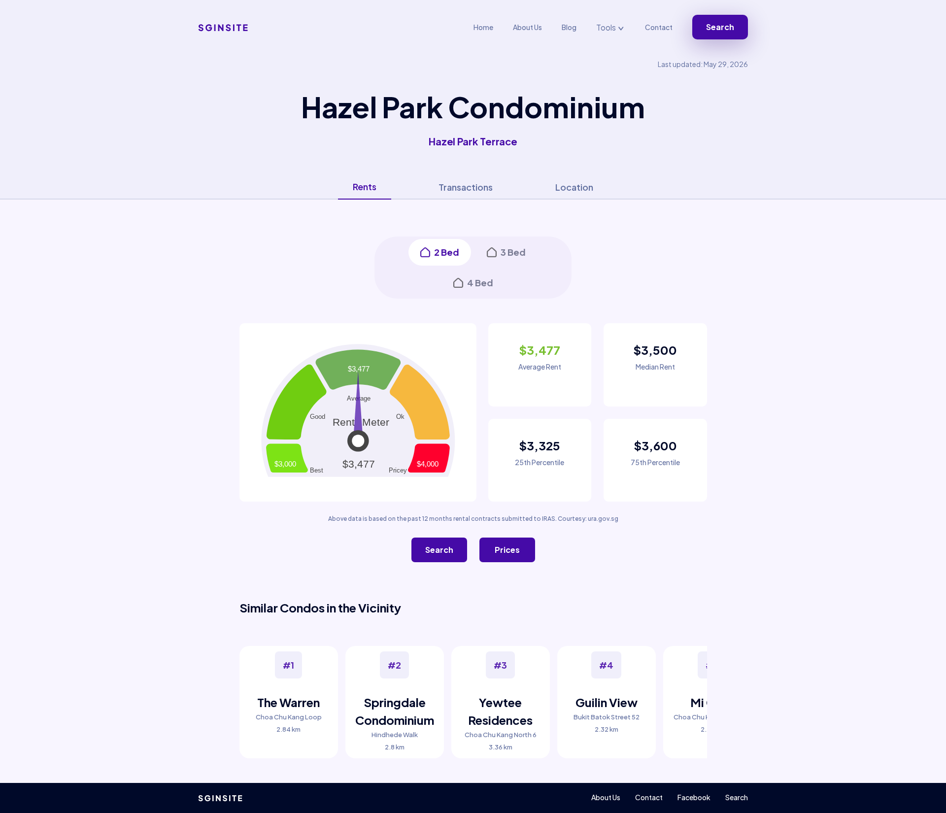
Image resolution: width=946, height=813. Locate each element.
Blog (569, 27)
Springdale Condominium (394, 711)
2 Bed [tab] (446, 252)
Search (720, 27)
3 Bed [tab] (513, 252)
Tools (606, 27)
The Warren (288, 702)
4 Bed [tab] (480, 282)
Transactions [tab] (466, 187)
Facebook (693, 797)
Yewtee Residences (500, 711)
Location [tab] (574, 187)
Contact (659, 27)
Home (483, 27)
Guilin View (606, 702)
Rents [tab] (364, 186)
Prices (507, 549)
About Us (527, 27)
